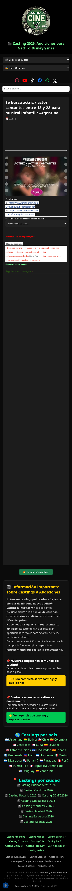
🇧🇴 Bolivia (30, 739)
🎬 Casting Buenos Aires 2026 (36, 785)
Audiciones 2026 (46, 865)
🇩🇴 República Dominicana (46, 766)
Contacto (36, 260)
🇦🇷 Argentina (14, 739)
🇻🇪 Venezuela (44, 771)
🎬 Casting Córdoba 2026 (36, 790)
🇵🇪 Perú (63, 760)
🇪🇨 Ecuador (51, 745)
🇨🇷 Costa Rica (21, 745)
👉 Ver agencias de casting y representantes (28, 717)
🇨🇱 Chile (43, 739)
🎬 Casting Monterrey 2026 (36, 806)
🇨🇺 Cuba (37, 745)
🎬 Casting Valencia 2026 (36, 822)
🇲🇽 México (61, 755)
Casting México (36, 836)
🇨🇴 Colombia (58, 739)
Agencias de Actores (49, 861)
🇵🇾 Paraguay (47, 760)
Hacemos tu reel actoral (28, 252)
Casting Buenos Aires (16, 856)
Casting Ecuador (56, 845)
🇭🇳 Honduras (44, 755)
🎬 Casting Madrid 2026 (36, 811)
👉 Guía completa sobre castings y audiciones (33, 681)
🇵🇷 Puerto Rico (18, 766)
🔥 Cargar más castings (36, 572)
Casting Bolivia (36, 850)
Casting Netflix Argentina (23, 861)
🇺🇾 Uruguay (26, 771)
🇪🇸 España (59, 750)
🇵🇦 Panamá (30, 760)
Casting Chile (37, 841)
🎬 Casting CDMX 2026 (53, 795)
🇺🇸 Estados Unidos (18, 750)
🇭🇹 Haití (29, 755)
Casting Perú (54, 841)
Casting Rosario (56, 856)
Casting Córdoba (38, 856)
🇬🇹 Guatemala (13, 755)
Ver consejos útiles (51, 256)
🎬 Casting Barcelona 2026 (36, 816)
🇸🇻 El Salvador (41, 750)
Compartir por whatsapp (16, 264)
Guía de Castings (26, 865)
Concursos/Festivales (18, 260)
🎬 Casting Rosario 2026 (20, 795)
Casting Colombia (18, 841)
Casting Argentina (15, 836)
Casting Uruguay (14, 845)
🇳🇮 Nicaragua (13, 760)
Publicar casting (15, 248)
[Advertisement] (36, 136)
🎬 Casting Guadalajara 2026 (36, 801)
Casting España (56, 836)
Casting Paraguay (35, 845)
